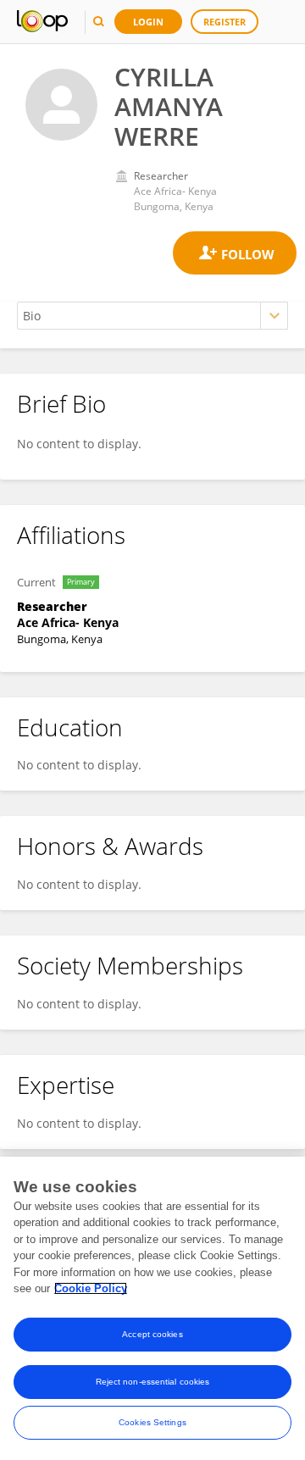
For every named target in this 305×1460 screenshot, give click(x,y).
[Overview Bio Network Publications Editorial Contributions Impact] (152, 316)
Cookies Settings (152, 1422)
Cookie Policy (90, 1288)
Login (148, 21)
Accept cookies (152, 1334)
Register (224, 21)
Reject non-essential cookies (153, 1381)
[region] (152, 1308)
